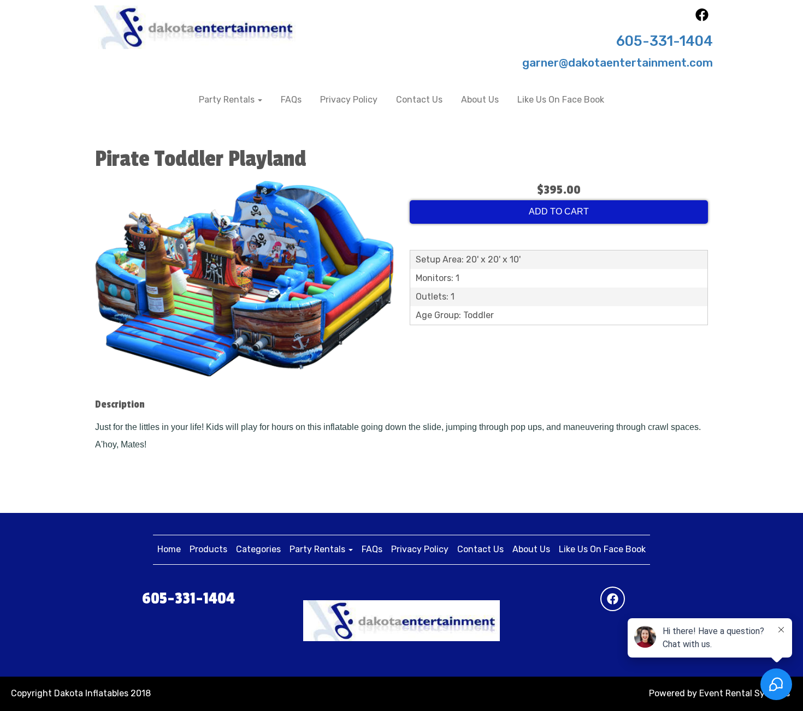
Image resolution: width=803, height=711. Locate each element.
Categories (258, 549)
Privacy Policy (348, 99)
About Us (480, 99)
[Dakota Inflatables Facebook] (701, 18)
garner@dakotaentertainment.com (617, 62)
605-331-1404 (664, 41)
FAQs (291, 99)
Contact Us (419, 99)
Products (208, 549)
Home (169, 549)
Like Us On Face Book (560, 99)
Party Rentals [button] (228, 99)
